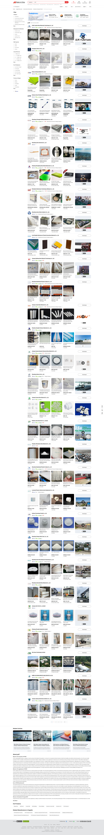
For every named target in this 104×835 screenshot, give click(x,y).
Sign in (90, 2)
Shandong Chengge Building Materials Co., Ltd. (42, 119)
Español (28, 827)
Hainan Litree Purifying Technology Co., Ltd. (41, 94)
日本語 (62, 827)
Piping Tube (16, 806)
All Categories (16, 6)
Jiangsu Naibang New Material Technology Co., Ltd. (43, 258)
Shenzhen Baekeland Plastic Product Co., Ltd (42, 281)
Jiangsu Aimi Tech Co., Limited (38, 606)
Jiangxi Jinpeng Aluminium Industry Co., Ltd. (41, 698)
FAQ (48, 824)
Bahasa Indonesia (80, 827)
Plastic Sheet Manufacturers (54, 815)
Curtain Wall (28, 806)
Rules (90, 6)
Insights (81, 826)
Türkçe (71, 827)
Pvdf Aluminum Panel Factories (55, 812)
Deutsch (48, 827)
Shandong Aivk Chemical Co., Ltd (39, 142)
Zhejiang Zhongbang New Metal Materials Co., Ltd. (43, 165)
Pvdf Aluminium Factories (18, 812)
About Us (45, 824)
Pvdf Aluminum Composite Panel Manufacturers (39, 815)
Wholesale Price (52, 826)
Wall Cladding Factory (50, 4)
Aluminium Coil (58, 806)
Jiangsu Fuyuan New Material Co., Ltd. (40, 397)
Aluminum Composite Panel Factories (41, 812)
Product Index (76, 826)
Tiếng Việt (75, 827)
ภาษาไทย (68, 827)
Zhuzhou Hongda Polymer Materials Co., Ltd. (42, 327)
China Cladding (41, 806)
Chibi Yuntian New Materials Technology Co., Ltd (42, 25)
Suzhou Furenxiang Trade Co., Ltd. (39, 513)
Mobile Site (58, 824)
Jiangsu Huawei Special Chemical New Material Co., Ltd (44, 351)
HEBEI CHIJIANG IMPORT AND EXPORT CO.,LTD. (42, 675)
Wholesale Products (46, 826)
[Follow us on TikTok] (82, 821)
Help (71, 6)
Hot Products (24, 826)
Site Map (54, 824)
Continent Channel (58, 826)
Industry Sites (65, 826)
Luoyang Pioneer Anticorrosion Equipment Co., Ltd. (43, 490)
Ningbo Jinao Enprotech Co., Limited (40, 420)
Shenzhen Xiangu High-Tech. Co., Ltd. (40, 536)
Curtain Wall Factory (43, 4)
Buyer (66, 6)
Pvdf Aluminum (66, 806)
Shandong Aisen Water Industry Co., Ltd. (40, 212)
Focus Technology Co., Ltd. (53, 831)
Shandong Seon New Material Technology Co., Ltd (43, 559)
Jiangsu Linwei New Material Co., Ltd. (40, 304)
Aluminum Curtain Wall (50, 806)
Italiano (45, 827)
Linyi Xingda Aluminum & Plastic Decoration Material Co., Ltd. (45, 235)
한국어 (59, 827)
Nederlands (52, 827)
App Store (19, 821)
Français (36, 827)
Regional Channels (70, 826)
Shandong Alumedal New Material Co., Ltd (41, 582)
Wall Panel (22, 806)
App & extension (77, 6)
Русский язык (41, 827)
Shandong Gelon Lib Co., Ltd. (38, 374)
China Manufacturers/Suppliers (37, 826)
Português (32, 827)
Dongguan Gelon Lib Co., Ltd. (38, 48)
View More (15, 800)
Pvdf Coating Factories (28, 812)
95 (64, 721)
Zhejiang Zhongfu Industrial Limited (40, 629)
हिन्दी (64, 827)
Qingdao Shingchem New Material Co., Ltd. (41, 443)
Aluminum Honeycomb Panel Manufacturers (21, 815)
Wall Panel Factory (36, 4)
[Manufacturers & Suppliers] (19, 2)
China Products (29, 826)
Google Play (25, 821)
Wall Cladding (34, 806)
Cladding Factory (56, 4)
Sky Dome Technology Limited (38, 652)
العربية (56, 827)
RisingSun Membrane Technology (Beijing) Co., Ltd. (43, 188)
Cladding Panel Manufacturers (67, 812)
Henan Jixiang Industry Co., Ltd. (39, 71)
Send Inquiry (84, 25)
